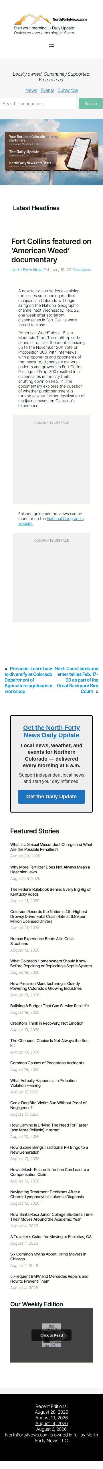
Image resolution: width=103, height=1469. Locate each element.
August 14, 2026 (51, 1423)
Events (47, 90)
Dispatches (83, 269)
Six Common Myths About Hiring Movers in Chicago (48, 1256)
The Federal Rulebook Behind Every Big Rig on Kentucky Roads (51, 891)
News (31, 90)
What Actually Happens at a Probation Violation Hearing (43, 1083)
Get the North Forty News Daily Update (51, 731)
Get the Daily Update (51, 796)
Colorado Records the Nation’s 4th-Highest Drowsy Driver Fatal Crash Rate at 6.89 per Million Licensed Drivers (48, 916)
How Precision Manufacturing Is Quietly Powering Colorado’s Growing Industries (46, 986)
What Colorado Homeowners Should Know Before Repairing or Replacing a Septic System (51, 963)
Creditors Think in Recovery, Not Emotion (47, 1023)
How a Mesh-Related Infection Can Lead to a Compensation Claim (49, 1172)
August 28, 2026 (51, 1412)
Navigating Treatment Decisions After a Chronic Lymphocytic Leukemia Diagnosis (47, 1194)
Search (91, 103)
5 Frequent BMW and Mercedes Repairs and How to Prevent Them (49, 1278)
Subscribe (68, 90)
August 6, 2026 (51, 1429)
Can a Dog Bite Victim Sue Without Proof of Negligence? (48, 1105)
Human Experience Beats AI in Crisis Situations (42, 941)
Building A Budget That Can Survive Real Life (49, 1005)
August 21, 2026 (51, 1417)
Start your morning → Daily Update (44, 27)
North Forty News (27, 269)
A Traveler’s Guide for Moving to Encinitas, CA (51, 1236)
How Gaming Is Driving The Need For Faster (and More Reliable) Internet (49, 1127)
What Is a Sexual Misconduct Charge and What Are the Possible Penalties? (51, 847)
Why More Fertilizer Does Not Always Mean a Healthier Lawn (50, 869)
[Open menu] (51, 45)
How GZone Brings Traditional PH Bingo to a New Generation (49, 1149)
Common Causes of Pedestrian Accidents (47, 1062)
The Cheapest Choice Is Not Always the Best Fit (50, 1043)
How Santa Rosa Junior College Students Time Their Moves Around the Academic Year (51, 1217)
